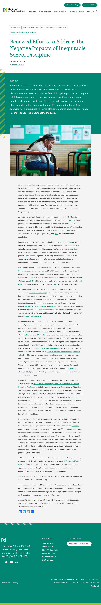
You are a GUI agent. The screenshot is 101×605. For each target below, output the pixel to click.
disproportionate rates (35, 195)
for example (72, 397)
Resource (33, 387)
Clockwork (95, 586)
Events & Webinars (60, 11)
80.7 (28, 372)
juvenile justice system (32, 316)
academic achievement (38, 293)
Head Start (72, 245)
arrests (53, 306)
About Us (90, 11)
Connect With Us (89, 5)
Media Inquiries (48, 553)
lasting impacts (66, 242)
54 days (53, 284)
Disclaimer (5, 583)
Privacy (15, 583)
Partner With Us (49, 556)
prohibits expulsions (70, 249)
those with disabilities (50, 309)
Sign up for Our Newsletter (79, 544)
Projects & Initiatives (77, 11)
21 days (32, 281)
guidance (75, 426)
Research (22, 271)
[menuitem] (72, 5)
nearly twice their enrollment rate (59, 352)
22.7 (56, 234)
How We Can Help (72, 5)
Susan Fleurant (18, 64)
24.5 (75, 223)
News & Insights (45, 11)
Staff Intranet (47, 560)
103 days (37, 277)
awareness (68, 325)
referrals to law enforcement (35, 306)
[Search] (96, 12)
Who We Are (47, 543)
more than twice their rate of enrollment (48, 348)
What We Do (47, 546)
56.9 (68, 230)
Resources (33, 11)
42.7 (71, 220)
